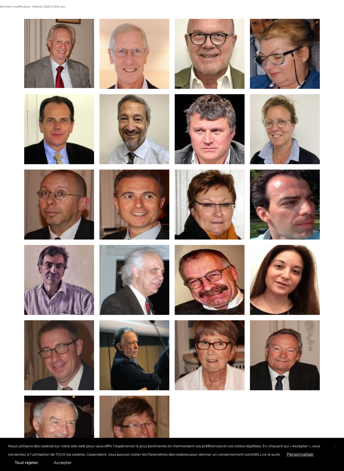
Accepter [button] (63, 462)
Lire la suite (270, 454)
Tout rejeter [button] (26, 462)
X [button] (335, 446)
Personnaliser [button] (300, 454)
